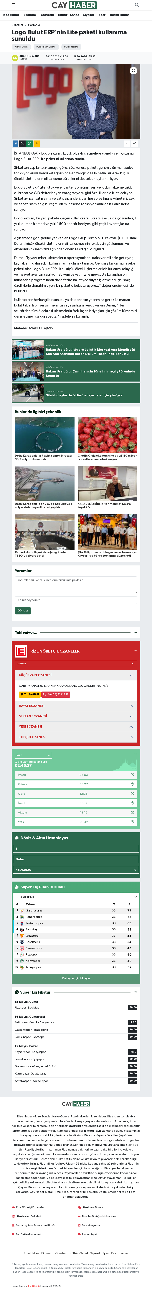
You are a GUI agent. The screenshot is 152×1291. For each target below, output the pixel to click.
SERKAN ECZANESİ (33, 716)
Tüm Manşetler (91, 1225)
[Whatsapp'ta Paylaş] (29, 143)
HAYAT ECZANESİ (31, 705)
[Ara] (136, 5)
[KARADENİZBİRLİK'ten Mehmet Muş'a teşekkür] (107, 483)
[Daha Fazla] (37, 143)
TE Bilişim (34, 1286)
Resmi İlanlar (119, 15)
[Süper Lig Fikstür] (135, 992)
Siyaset (88, 15)
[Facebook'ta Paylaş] (15, 143)
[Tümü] (135, 632)
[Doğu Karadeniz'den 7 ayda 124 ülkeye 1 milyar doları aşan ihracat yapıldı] (45, 483)
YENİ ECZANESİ (30, 726)
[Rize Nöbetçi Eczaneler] (135, 651)
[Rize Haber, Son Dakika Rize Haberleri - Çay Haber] (74, 5)
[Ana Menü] (13, 5)
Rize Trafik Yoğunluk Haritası (99, 1216)
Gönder (22, 610)
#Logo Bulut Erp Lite (45, 47)
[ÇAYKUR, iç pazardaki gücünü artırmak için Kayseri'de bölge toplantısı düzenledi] (107, 531)
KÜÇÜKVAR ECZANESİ (35, 675)
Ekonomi (30, 15)
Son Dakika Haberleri (28, 1234)
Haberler (17, 25)
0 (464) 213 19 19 (58, 694)
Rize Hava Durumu (93, 1207)
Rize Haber (11, 15)
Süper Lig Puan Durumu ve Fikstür (35, 1225)
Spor (102, 15)
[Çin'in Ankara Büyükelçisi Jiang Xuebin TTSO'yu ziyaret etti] (45, 531)
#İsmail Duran (21, 47)
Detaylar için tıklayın (76, 978)
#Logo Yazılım (71, 47)
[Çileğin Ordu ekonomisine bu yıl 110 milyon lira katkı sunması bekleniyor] (107, 435)
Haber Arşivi (89, 1234)
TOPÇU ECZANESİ (32, 737)
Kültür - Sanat (68, 15)
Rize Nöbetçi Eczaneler (30, 1207)
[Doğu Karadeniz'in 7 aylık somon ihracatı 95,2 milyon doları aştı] (45, 435)
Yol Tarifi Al (31, 694)
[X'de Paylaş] (22, 143)
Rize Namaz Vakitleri (29, 1216)
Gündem (47, 15)
